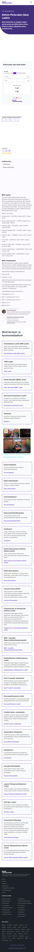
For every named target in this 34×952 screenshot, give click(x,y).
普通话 (26, 938)
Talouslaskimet (5, 903)
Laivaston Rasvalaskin (10, 600)
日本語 (14, 927)
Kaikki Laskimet (21, 916)
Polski (15, 933)
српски (9, 936)
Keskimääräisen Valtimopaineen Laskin (16, 670)
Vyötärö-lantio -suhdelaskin (12, 724)
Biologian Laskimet (6, 898)
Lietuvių (28, 929)
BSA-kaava (6, 164)
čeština (13, 938)
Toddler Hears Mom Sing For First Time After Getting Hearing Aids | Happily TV (16, 440)
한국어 (26, 933)
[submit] (31, 2)
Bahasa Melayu (10, 931)
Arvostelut (4, 883)
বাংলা (30, 938)
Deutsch (9, 927)
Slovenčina (10, 929)
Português (9, 925)
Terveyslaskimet (8, 11)
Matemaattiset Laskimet (7, 907)
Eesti (11, 940)
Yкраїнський (5, 940)
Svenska (18, 931)
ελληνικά (4, 938)
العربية (26, 925)
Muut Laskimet (21, 907)
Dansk (3, 933)
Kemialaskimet (21, 898)
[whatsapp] (6, 150)
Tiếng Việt (20, 933)
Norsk (27, 931)
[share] (27, 439)
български (16, 929)
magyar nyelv (20, 938)
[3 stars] (7, 153)
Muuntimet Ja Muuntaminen (24, 901)
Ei (14, 119)
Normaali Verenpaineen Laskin (13, 405)
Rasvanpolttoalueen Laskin (12, 704)
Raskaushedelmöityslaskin (12, 521)
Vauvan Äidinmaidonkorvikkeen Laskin (16, 857)
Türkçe (19, 927)
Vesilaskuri (7, 540)
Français (4, 927)
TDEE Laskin (7, 371)
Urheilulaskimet (21, 909)
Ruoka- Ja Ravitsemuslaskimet (25, 903)
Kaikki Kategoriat (22, 914)
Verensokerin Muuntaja (11, 837)
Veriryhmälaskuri (9, 505)
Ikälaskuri (7, 421)
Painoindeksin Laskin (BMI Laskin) (14, 353)
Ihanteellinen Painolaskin (11, 742)
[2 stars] (5, 153)
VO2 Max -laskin (9, 812)
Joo (6, 119)
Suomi (23, 931)
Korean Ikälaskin (9, 472)
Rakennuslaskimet (6, 901)
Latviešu (4, 936)
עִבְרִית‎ (9, 938)
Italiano (3, 931)
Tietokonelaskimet (6, 912)
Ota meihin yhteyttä (6, 890)
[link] (6, 440)
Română (4, 929)
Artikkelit (4, 881)
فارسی (27, 936)
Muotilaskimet (21, 912)
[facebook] (3, 150)
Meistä (3, 879)
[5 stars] (10, 153)
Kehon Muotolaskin (10, 488)
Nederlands (9, 933)
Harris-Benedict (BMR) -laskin (13, 387)
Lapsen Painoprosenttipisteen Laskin (15, 794)
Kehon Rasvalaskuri (10, 580)
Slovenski (14, 936)
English (3, 925)
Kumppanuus (5, 885)
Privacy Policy (13, 945)
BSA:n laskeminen (8, 167)
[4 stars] (8, 153)
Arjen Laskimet (21, 905)
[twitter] (9, 150)
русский (21, 925)
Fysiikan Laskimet (6, 909)
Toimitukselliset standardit (8, 888)
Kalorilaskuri (7, 758)
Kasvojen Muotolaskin (10, 776)
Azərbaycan (21, 936)
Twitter (3, 892)
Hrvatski (23, 929)
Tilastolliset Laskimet (6, 914)
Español (15, 925)
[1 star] (3, 153)
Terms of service (20, 945)
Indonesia (24, 927)
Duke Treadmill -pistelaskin (12, 688)
